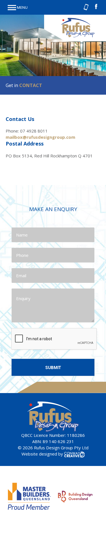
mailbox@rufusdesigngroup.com (40, 137)
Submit (53, 367)
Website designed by (42, 454)
